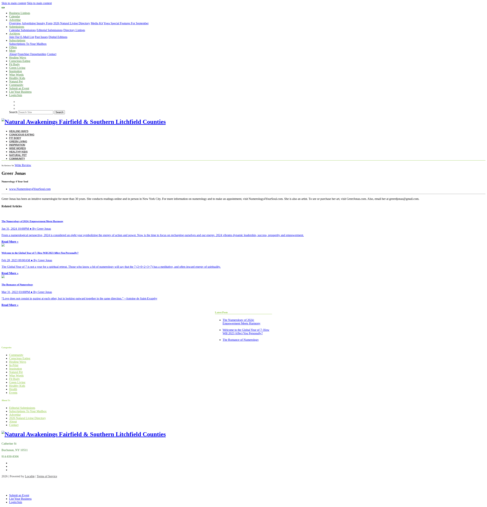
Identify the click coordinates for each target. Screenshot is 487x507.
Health (13, 389)
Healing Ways (17, 57)
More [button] (12, 50)
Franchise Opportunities (32, 54)
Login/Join (15, 95)
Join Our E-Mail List (21, 37)
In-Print (13, 365)
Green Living (17, 67)
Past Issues (41, 37)
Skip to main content (14, 3)
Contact (51, 54)
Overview (15, 23)
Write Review (23, 165)
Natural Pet (16, 81)
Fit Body (14, 64)
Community (16, 85)
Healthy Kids (17, 78)
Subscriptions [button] (17, 40)
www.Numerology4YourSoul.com (30, 189)
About (13, 54)
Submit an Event (19, 88)
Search (13, 112)
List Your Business (20, 91)
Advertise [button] (15, 19)
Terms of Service (47, 476)
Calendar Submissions (22, 30)
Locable (30, 476)
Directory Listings (74, 30)
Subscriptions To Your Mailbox (28, 43)
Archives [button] (14, 33)
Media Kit (97, 23)
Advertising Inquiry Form (37, 23)
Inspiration (15, 71)
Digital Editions (58, 37)
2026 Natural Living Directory (71, 23)
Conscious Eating (19, 61)
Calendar (14, 16)
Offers (13, 47)
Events (13, 392)
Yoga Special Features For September (126, 23)
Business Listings (19, 13)
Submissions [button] (16, 26)
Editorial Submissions (50, 30)
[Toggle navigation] (3, 7)
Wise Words (16, 74)
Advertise (15, 414)
